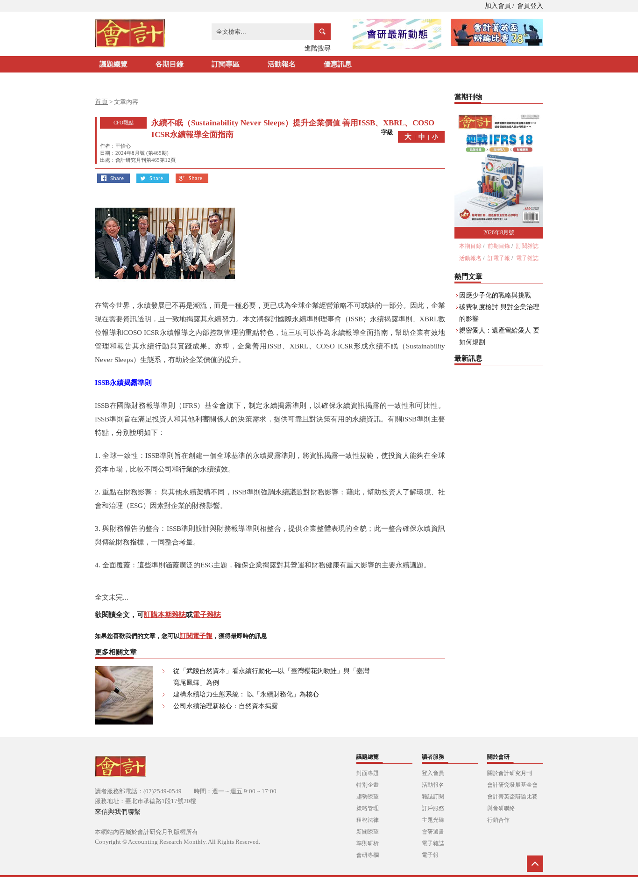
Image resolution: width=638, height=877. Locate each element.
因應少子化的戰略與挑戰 (495, 295)
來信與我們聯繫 (118, 811)
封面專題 (367, 773)
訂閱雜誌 (527, 246)
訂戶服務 (433, 808)
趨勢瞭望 (367, 796)
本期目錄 (470, 246)
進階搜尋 (318, 48)
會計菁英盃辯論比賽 (512, 796)
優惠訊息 (338, 64)
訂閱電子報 (196, 635)
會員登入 (530, 5)
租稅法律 (367, 820)
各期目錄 (170, 64)
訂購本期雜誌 (165, 614)
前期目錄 (499, 246)
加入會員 (498, 5)
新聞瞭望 (367, 831)
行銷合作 (498, 820)
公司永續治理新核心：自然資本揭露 (225, 706)
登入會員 (433, 773)
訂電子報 (499, 258)
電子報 (430, 855)
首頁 (101, 101)
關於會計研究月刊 (509, 773)
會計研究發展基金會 (512, 785)
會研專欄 (367, 855)
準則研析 (367, 843)
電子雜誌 (207, 614)
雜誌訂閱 (433, 796)
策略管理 (367, 808)
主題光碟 (433, 820)
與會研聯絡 (501, 808)
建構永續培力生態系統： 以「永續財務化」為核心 (246, 694)
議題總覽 (113, 64)
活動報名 (282, 64)
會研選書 (433, 831)
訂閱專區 (226, 64)
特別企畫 (367, 785)
